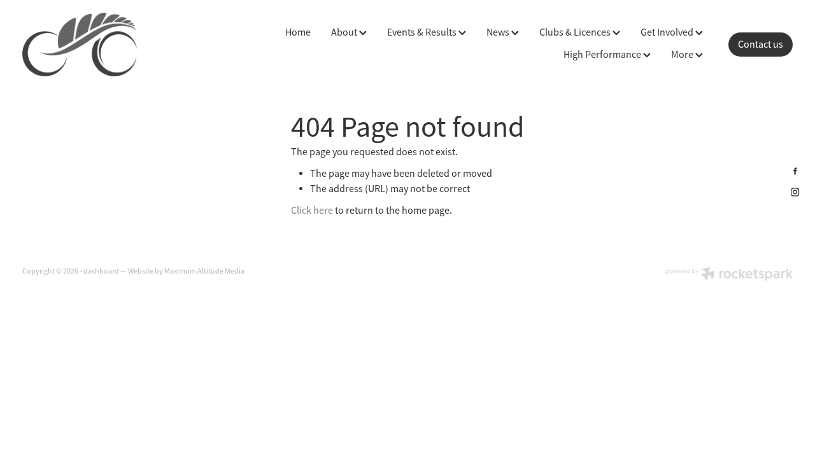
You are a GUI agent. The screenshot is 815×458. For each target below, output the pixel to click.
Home (298, 32)
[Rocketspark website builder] (729, 275)
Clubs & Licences (576, 32)
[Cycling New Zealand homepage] (99, 44)
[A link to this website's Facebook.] (795, 171)
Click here (312, 210)
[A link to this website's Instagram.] (795, 192)
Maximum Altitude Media (204, 271)
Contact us (760, 44)
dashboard (101, 271)
